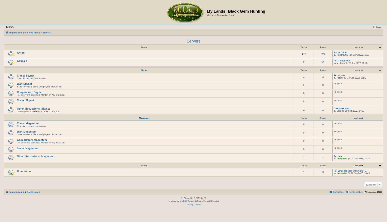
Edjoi (339, 111)
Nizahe (340, 78)
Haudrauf (341, 55)
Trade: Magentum (27, 148)
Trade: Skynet (25, 100)
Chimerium (24, 171)
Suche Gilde (340, 52)
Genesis (22, 60)
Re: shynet (339, 75)
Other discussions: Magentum (35, 156)
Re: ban (338, 156)
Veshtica (341, 63)
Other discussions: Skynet (33, 108)
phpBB (183, 201)
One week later (341, 108)
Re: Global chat (342, 60)
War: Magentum (26, 131)
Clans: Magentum (28, 123)
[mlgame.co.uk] (185, 12)
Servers (194, 41)
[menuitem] (9, 27)
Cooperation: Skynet (29, 92)
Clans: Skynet (25, 75)
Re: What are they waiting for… (350, 171)
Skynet (144, 70)
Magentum (144, 118)
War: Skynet (24, 83)
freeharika (342, 158)
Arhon (21, 52)
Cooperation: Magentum (32, 139)
